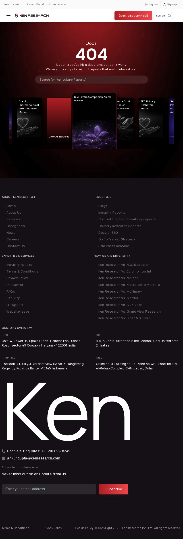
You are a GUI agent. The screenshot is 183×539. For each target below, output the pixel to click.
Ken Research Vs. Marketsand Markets (129, 285)
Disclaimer (14, 285)
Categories (15, 226)
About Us (13, 212)
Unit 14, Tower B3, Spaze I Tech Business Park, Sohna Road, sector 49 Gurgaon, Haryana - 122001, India (41, 343)
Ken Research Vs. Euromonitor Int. (125, 271)
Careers (12, 239)
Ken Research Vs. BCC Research (124, 264)
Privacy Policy (17, 278)
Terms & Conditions (22, 271)
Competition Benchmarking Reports (127, 219)
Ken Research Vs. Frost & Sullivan (124, 318)
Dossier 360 (108, 232)
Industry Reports (112, 212)
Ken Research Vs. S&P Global (121, 305)
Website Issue (17, 311)
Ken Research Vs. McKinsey (120, 291)
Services (13, 219)
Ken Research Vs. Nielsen (118, 278)
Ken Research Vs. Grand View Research (129, 311)
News (10, 232)
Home (11, 206)
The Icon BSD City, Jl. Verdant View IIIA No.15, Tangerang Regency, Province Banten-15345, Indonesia (43, 366)
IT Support (14, 305)
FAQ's (10, 291)
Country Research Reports (119, 226)
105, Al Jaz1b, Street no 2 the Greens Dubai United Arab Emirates (137, 343)
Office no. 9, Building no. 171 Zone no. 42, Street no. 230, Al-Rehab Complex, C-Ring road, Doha (137, 366)
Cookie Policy (84, 528)
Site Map (13, 298)
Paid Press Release (113, 246)
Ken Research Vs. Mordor (118, 298)
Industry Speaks (19, 264)
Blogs (102, 206)
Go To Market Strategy (116, 239)
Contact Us (15, 246)
